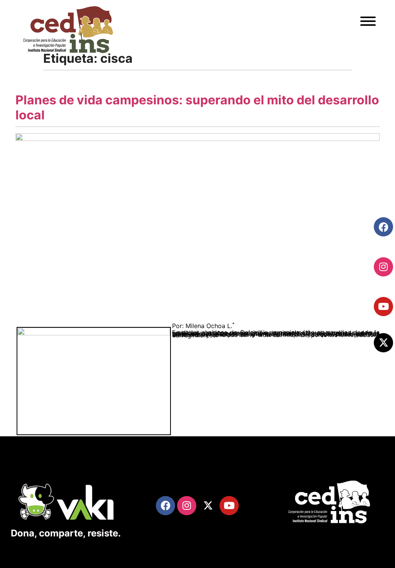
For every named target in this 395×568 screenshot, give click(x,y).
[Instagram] (383, 266)
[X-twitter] (383, 342)
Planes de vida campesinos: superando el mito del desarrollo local (197, 107)
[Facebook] (383, 226)
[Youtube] (383, 306)
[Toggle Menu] (368, 21)
